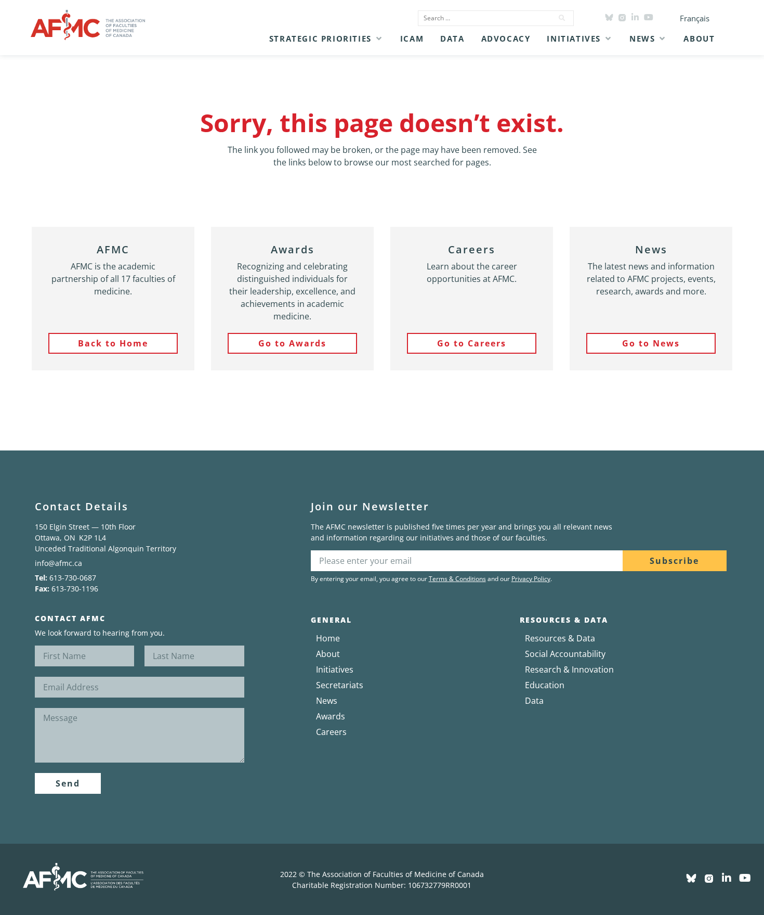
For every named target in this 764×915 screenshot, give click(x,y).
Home (328, 638)
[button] (326, 38)
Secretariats (339, 685)
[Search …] (482, 18)
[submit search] (562, 18)
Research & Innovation (569, 669)
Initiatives (334, 669)
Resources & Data (560, 638)
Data (534, 700)
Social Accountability (565, 654)
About (328, 654)
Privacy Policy (530, 578)
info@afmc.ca (58, 563)
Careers (331, 732)
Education (544, 685)
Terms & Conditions (457, 578)
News (326, 700)
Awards (330, 716)
